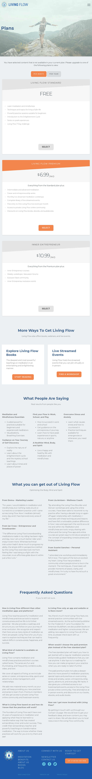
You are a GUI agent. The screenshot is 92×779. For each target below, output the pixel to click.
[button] (23, 377)
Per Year (53, 74)
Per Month (39, 74)
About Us (23, 762)
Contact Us (53, 713)
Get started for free (77, 760)
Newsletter (49, 757)
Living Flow (26, 774)
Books (22, 765)
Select (46, 147)
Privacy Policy (62, 774)
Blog (21, 768)
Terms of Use (44, 774)
